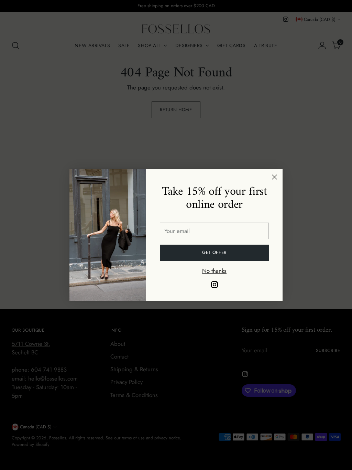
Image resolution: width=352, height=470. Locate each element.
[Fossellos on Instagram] (214, 285)
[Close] (274, 177)
